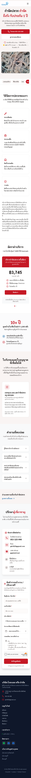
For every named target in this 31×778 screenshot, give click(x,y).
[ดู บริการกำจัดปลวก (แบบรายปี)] (16, 306)
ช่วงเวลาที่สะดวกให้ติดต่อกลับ (12, 626)
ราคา (23, 81)
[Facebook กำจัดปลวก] (13, 743)
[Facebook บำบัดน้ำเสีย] (8, 743)
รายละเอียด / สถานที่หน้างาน (11, 636)
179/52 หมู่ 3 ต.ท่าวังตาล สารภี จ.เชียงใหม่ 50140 (15, 692)
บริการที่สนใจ (8, 616)
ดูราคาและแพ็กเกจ (15, 37)
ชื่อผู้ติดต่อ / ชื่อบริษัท (10, 596)
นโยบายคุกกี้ (5, 756)
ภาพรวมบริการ (6, 81)
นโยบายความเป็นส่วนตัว (8, 753)
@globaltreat (15, 553)
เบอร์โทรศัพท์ (8, 606)
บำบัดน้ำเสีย (5, 715)
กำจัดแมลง (4, 713)
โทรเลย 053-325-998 (16, 31)
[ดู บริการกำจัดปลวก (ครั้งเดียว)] (14, 306)
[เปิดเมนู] (28, 4)
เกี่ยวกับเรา (4, 721)
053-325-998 (16, 539)
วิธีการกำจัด (16, 81)
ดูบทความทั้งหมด (7, 498)
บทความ (4, 718)
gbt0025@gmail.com (17, 546)
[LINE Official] (4, 743)
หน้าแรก (4, 710)
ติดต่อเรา (15, 292)
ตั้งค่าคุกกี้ (4, 759)
